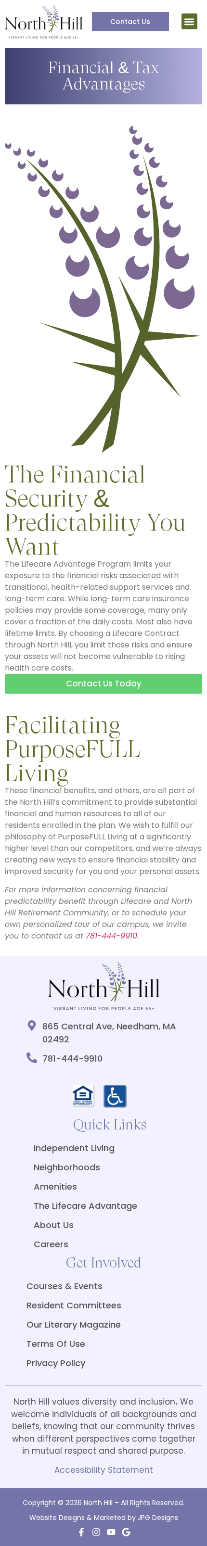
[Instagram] (96, 1532)
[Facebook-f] (81, 1532)
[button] (189, 21)
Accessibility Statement (103, 1470)
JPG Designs (158, 1517)
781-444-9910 (111, 935)
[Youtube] (111, 1532)
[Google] (126, 1532)
